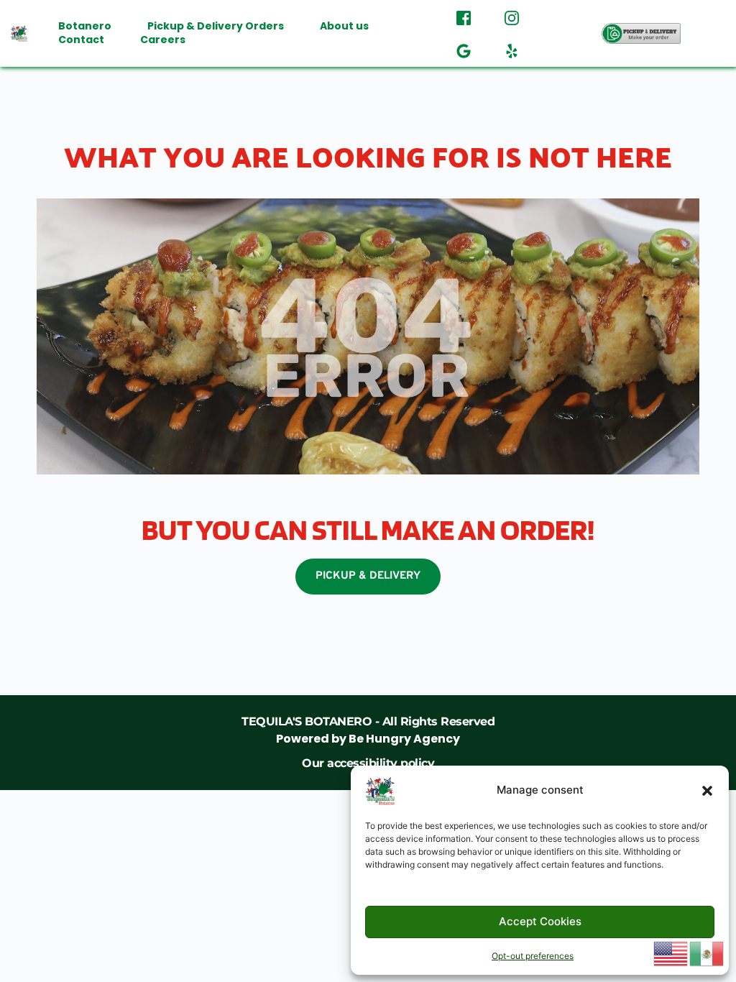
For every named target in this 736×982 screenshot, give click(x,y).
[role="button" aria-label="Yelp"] (512, 49)
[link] (368, 730)
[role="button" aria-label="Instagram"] (512, 16)
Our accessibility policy (368, 763)
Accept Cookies (540, 921)
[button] (707, 791)
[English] (671, 952)
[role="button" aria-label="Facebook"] (463, 16)
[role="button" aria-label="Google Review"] (463, 49)
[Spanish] (707, 952)
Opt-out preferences (533, 955)
